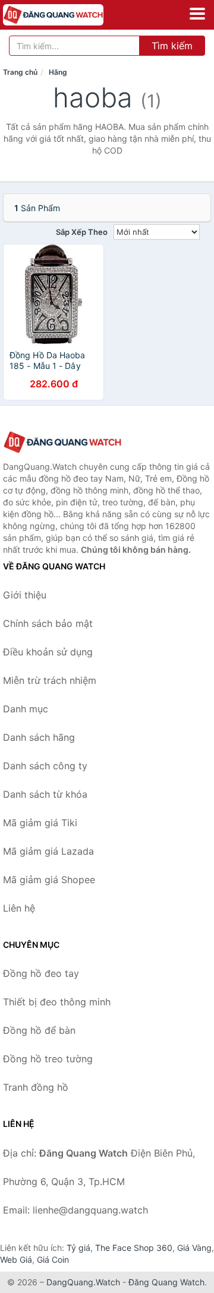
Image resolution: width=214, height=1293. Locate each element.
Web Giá (16, 1259)
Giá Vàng (194, 1248)
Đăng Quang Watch (166, 1282)
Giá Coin (53, 1259)
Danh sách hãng (39, 737)
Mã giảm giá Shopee (49, 880)
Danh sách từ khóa (45, 794)
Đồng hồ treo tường (48, 1059)
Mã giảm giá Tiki (40, 823)
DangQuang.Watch (83, 1282)
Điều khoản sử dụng (48, 652)
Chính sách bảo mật (48, 623)
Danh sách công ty (45, 766)
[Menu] (197, 14)
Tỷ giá (78, 1248)
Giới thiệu (24, 595)
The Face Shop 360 (133, 1248)
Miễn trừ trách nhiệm (49, 680)
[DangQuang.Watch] (73, 15)
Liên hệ (19, 908)
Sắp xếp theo (82, 232)
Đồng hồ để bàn (39, 1030)
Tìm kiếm (172, 46)
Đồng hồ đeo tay (41, 973)
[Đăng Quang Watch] (62, 442)
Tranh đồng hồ (35, 1087)
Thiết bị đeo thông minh (57, 1002)
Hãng (58, 72)
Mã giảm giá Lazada (48, 851)
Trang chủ (20, 72)
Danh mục (25, 709)
